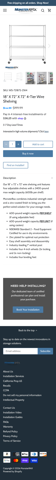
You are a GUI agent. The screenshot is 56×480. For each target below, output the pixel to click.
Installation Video (12, 412)
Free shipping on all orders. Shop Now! (28, 2)
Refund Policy (10, 431)
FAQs (6, 421)
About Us (8, 371)
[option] (28, 45)
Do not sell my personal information (22, 395)
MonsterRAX (27, 468)
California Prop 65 (12, 381)
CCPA (6, 390)
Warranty (8, 426)
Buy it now (28, 153)
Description (9, 177)
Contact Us (9, 407)
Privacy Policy (10, 436)
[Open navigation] (5, 10)
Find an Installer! (15, 165)
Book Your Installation (28, 309)
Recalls (7, 385)
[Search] (42, 10)
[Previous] (7, 46)
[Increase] (18, 144)
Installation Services (13, 376)
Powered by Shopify (12, 471)
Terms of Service (12, 440)
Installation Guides (13, 417)
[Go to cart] (49, 10)
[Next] (49, 46)
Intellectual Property (13, 399)
